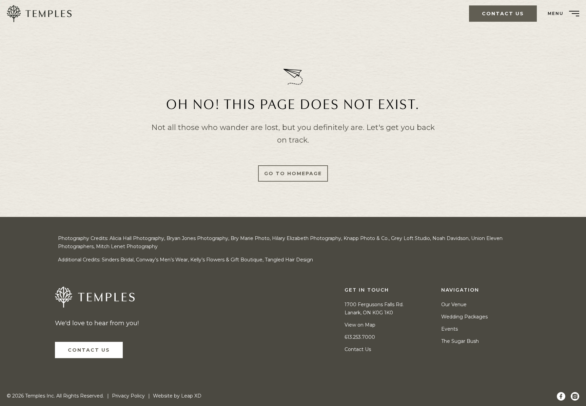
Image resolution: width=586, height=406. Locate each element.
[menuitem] (42, 13)
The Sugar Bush (460, 341)
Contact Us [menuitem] (503, 14)
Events (449, 329)
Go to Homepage (293, 173)
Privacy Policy (128, 396)
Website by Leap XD (177, 396)
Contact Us (89, 350)
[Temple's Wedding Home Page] (95, 299)
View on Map (360, 325)
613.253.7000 (360, 337)
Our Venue (454, 304)
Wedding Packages (464, 317)
